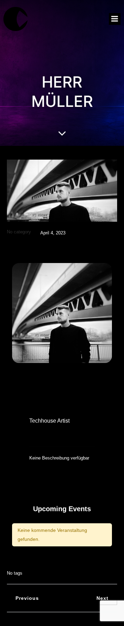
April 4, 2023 (52, 232)
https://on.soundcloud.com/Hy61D (77, 434)
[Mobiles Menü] (115, 19)
